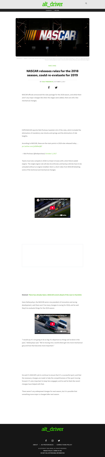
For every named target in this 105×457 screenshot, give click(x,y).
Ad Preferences (47, 444)
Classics (49, 10)
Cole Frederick (47, 82)
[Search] (86, 3)
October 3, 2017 (51, 153)
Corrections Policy (64, 444)
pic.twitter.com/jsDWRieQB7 (32, 146)
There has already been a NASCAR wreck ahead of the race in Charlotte (55, 295)
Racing (57, 10)
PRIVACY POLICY (48, 451)
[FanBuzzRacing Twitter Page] (59, 440)
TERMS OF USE (57, 451)
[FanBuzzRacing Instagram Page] (53, 440)
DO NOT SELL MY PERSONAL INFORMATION (52, 453)
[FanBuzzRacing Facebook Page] (46, 440)
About (35, 444)
